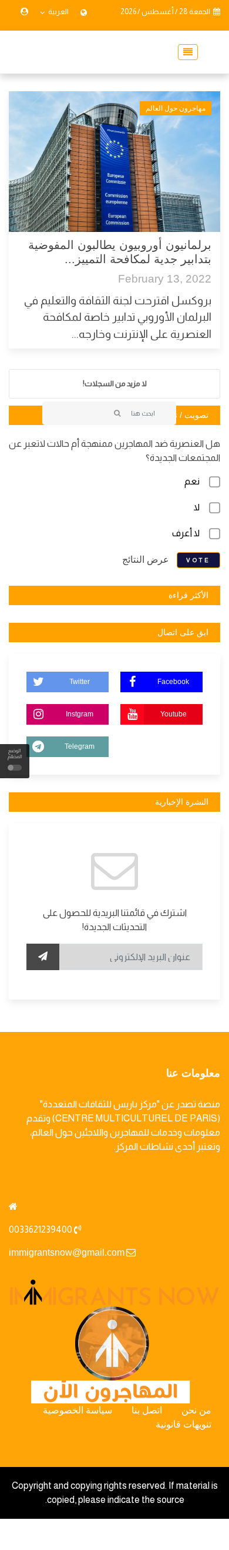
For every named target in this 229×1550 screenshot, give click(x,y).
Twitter (79, 682)
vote (198, 560)
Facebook (173, 682)
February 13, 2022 (164, 279)
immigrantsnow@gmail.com (66, 1252)
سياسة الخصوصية (77, 1410)
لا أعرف (186, 533)
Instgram (79, 714)
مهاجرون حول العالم (176, 108)
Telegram (80, 746)
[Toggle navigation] (184, 52)
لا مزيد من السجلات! (115, 383)
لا (197, 507)
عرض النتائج (145, 560)
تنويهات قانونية (183, 1424)
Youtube (173, 714)
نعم (192, 481)
